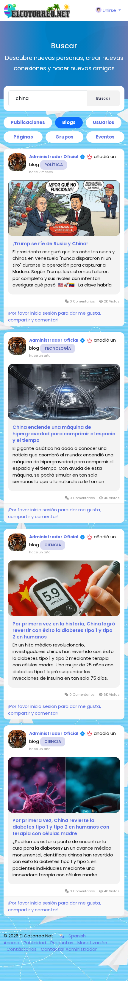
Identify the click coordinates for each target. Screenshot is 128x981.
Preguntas (62, 942)
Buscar (103, 98)
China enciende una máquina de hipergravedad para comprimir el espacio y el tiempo (64, 434)
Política (53, 165)
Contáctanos (22, 949)
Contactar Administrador (69, 949)
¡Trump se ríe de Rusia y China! (50, 244)
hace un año (39, 355)
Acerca (12, 942)
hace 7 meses (41, 172)
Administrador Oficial (53, 157)
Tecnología (57, 348)
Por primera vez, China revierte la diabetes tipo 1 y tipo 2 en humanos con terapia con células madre (61, 827)
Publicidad (35, 942)
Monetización (92, 942)
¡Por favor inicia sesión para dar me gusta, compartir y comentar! (54, 316)
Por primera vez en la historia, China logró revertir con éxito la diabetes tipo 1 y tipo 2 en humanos (64, 630)
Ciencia (52, 545)
